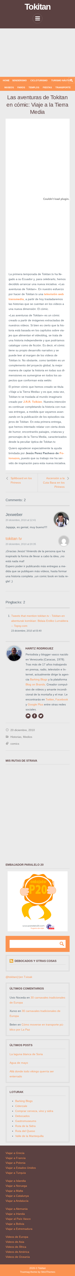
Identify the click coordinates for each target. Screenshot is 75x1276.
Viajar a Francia (16, 1158)
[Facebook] (34, 715)
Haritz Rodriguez (39, 648)
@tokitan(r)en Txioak (19, 977)
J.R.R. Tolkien (32, 401)
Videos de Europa (17, 1236)
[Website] (28, 715)
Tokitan (37, 7)
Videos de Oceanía (18, 1256)
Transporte (63, 87)
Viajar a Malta (14, 1190)
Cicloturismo (39, 80)
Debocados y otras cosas (35, 961)
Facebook (61, 699)
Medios (27, 736)
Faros (21, 87)
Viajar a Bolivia (15, 1223)
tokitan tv (14, 538)
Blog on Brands (35, 684)
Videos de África (16, 1246)
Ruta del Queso (25, 1131)
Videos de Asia (15, 1241)
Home (6, 80)
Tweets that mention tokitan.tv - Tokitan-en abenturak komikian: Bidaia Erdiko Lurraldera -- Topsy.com (39, 620)
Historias (15, 736)
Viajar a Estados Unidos (21, 1167)
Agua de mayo (19, 1062)
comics (14, 743)
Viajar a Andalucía (17, 1200)
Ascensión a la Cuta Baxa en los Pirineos (54, 482)
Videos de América (17, 1251)
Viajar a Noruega (16, 1185)
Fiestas (47, 87)
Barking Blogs (38, 679)
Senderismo (19, 80)
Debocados (22, 1116)
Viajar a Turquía (16, 1172)
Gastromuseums (25, 1121)
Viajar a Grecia (15, 1153)
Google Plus (35, 704)
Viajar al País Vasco (18, 1218)
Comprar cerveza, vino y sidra (34, 1111)
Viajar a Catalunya (17, 1195)
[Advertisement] (37, 52)
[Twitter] (40, 715)
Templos (34, 87)
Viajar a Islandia (16, 1180)
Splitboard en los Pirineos (21, 480)
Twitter (50, 699)
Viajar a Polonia (15, 1162)
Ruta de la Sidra (25, 1126)
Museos (9, 87)
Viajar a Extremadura (19, 1228)
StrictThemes (48, 1272)
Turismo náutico (61, 80)
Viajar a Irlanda (15, 1213)
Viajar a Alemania (17, 1208)
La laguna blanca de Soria (26, 1054)
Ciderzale (21, 1106)
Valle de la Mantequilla (29, 1136)
